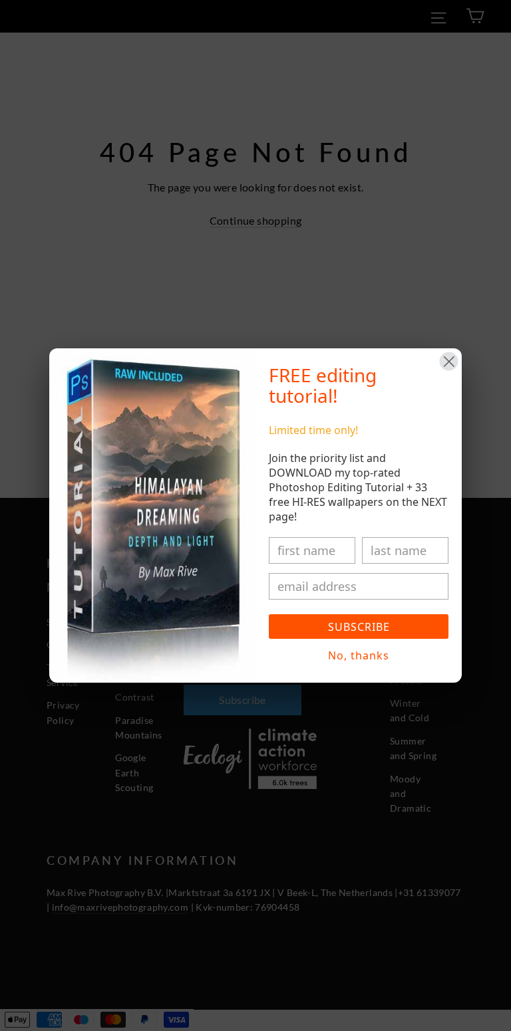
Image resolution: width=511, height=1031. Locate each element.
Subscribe (359, 627)
